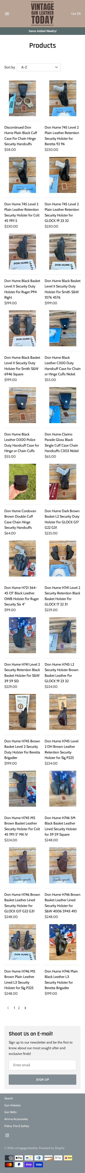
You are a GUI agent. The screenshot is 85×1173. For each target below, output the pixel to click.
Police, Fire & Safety (16, 1126)
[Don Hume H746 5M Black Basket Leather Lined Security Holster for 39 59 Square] (63, 789)
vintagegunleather (26, 1148)
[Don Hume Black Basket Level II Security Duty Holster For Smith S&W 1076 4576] (63, 252)
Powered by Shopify (52, 1148)
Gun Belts (10, 1112)
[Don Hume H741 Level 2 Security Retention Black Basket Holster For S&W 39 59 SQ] (22, 635)
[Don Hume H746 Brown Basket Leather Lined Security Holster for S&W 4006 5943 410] (63, 865)
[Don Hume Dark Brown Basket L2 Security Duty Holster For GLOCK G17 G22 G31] (63, 482)
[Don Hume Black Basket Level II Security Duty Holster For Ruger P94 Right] (22, 252)
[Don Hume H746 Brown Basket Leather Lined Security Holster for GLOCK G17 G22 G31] (22, 865)
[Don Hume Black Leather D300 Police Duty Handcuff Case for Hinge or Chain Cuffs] (22, 405)
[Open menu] (7, 14)
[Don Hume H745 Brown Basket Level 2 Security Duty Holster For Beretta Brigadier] (22, 712)
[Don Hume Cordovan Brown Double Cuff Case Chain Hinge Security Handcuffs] (22, 482)
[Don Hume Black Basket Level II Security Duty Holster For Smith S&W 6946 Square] (22, 328)
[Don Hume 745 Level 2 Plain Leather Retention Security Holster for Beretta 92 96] (63, 98)
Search (8, 1098)
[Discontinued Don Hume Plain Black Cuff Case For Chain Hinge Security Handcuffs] (22, 98)
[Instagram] (7, 1136)
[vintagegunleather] (42, 13)
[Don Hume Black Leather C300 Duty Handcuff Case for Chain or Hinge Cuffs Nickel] (63, 328)
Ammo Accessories (16, 1119)
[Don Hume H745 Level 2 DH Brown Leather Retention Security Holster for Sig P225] (63, 712)
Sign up (42, 1079)
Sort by (9, 67)
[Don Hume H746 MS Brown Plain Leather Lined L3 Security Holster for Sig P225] (22, 942)
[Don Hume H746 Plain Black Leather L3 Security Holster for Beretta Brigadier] (63, 942)
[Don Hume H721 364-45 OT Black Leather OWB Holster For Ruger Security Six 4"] (22, 558)
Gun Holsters (12, 1105)
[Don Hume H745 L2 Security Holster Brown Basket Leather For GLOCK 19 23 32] (63, 635)
